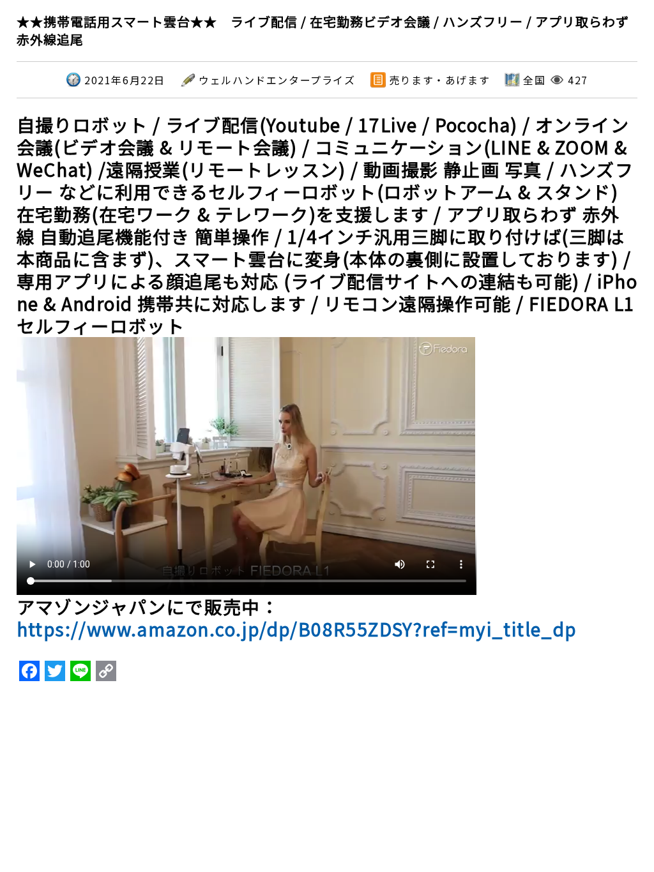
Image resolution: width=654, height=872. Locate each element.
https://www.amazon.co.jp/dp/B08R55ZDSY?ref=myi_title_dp (297, 629)
